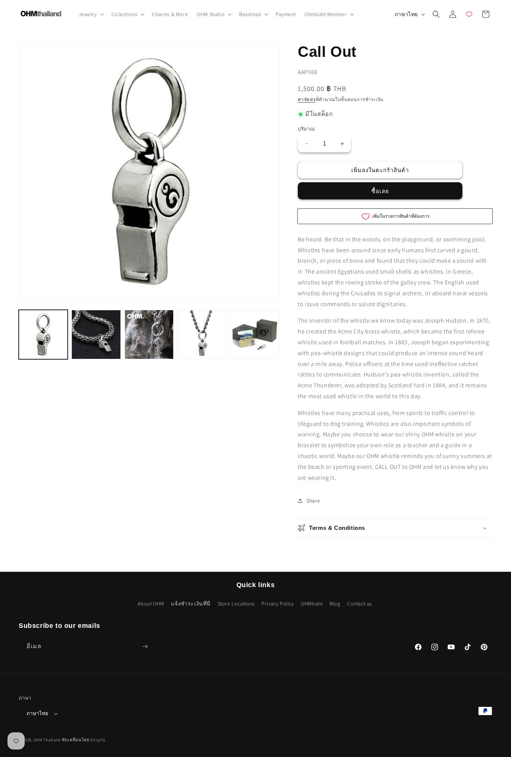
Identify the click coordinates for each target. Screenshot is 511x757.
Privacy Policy (277, 603)
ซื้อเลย (380, 191)
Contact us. (360, 603)
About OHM (151, 603)
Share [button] (313, 500)
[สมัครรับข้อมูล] (145, 646)
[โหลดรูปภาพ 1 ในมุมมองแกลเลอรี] (43, 334)
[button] (90, 14)
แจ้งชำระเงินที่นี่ (191, 603)
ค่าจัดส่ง (306, 99)
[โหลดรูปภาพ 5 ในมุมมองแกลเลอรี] (254, 334)
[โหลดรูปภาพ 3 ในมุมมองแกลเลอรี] (149, 334)
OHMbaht (311, 603)
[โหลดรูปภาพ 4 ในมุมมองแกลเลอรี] (201, 334)
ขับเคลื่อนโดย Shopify (83, 739)
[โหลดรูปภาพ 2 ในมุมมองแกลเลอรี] (95, 334)
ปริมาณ (306, 129)
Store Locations (236, 603)
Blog (335, 603)
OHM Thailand (47, 739)
